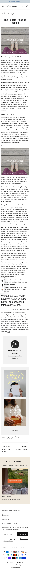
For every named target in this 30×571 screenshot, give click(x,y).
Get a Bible (15, 430)
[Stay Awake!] (15, 481)
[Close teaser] (5, 277)
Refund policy (10, 569)
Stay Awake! (6, 496)
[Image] (15, 383)
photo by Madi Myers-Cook (20, 309)
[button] (2, 285)
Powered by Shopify (21, 555)
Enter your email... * (8, 541)
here (9, 332)
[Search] (23, 6)
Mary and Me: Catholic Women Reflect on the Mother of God (14, 323)
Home (3, 12)
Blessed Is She (11, 555)
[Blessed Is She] (12, 6)
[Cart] (27, 6)
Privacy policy (19, 569)
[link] (8, 437)
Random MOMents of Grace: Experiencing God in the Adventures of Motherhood (14, 319)
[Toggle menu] (2, 6)
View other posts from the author (15, 357)
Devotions (10, 12)
